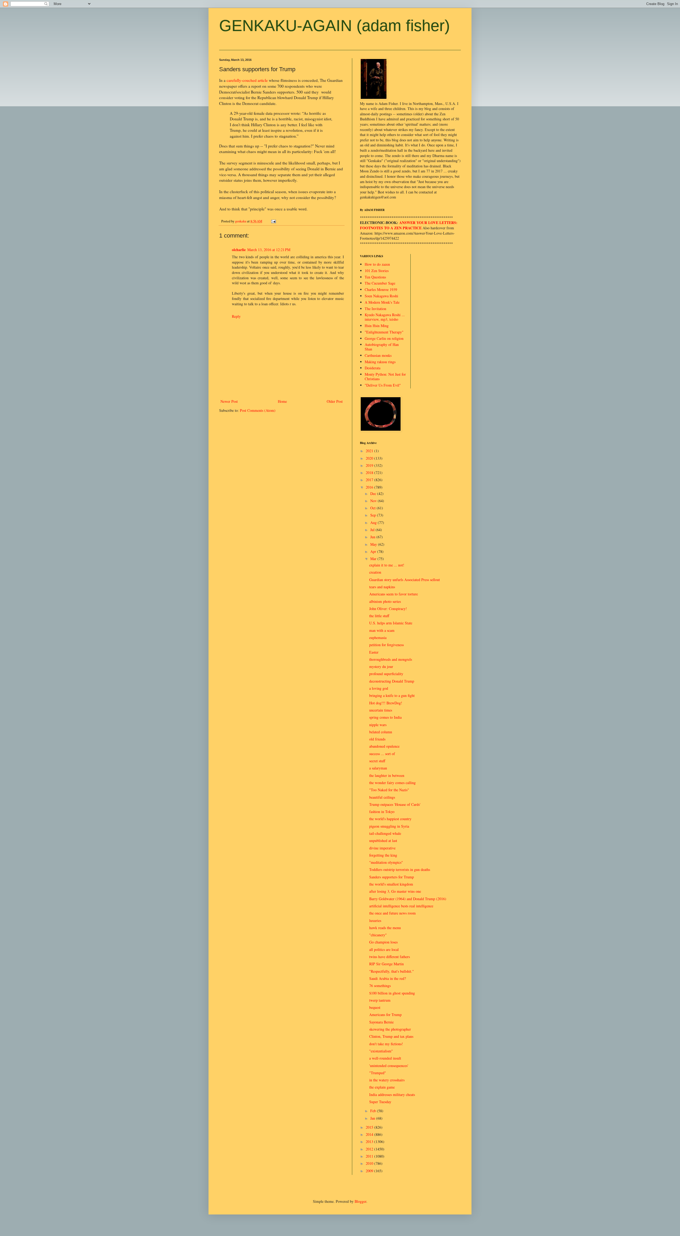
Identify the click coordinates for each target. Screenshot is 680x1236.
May (374, 544)
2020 (370, 458)
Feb (373, 1110)
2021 (370, 450)
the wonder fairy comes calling (392, 782)
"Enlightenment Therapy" (384, 332)
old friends (377, 739)
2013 (370, 1141)
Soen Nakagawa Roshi (381, 295)
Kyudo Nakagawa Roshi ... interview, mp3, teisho (385, 317)
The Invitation (375, 308)
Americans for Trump (385, 1014)
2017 (370, 479)
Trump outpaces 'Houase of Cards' (394, 804)
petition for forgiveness (386, 644)
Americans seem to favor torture (393, 593)
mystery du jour (381, 666)
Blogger (360, 1201)
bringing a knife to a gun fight (392, 695)
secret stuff (377, 760)
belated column (380, 731)
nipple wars (377, 724)
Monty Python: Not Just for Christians (385, 376)
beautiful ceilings (382, 797)
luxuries (375, 920)
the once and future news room (392, 913)
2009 (370, 1170)
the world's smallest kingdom (391, 884)
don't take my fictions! (386, 1043)
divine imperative (382, 847)
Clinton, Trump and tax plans (391, 1036)
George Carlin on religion (384, 338)
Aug (374, 522)
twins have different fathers (389, 956)
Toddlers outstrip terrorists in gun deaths (399, 869)
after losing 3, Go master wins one (395, 891)
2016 (370, 487)
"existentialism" (381, 1050)
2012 (370, 1149)
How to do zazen (377, 264)
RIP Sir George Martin (386, 963)
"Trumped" (377, 1072)
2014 (370, 1134)
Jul (373, 529)
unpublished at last (383, 840)
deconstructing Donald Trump (391, 681)
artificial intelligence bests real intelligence (401, 905)
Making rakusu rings (380, 361)
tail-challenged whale (385, 833)
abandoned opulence (384, 746)
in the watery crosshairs (387, 1079)
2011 (370, 1156)
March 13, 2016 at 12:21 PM (268, 249)
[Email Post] (273, 221)
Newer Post (229, 401)
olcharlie (239, 249)
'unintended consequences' (388, 1065)
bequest (374, 1007)
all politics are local (384, 949)
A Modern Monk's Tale (382, 302)
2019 (370, 465)
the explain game (382, 1087)
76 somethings (380, 985)
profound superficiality (386, 673)
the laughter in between (386, 775)
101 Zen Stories (377, 270)
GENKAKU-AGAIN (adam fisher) (334, 26)
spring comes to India (385, 717)
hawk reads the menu (385, 927)
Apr (373, 551)
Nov (374, 500)
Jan (373, 1118)
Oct (373, 507)
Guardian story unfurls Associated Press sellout (404, 579)
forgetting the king (383, 855)
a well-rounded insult (385, 1058)
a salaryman (378, 768)
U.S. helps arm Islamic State (390, 622)
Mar (373, 558)
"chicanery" (378, 934)
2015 (370, 1127)
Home (282, 401)
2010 (370, 1163)
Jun (373, 536)
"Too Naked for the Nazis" (389, 789)
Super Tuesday (380, 1101)
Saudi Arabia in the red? (387, 978)
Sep (373, 515)
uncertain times (380, 710)
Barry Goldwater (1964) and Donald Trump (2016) (407, 898)
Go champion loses (383, 942)
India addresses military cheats (392, 1094)
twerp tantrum (379, 1000)
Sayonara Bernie (381, 1022)
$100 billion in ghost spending (392, 993)
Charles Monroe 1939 (381, 289)
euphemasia (377, 637)
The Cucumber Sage (380, 283)
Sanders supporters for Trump (391, 876)
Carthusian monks (378, 355)
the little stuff (379, 615)
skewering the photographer (390, 1029)
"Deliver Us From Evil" (383, 385)
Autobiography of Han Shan (382, 347)
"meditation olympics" (386, 862)
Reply (236, 316)
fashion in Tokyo (381, 811)
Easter (374, 652)
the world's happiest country (390, 818)
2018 (370, 472)
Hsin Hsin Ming (377, 325)
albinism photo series (385, 601)
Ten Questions (375, 277)
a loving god (378, 688)
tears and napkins (382, 586)
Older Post (335, 401)
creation (375, 572)
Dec (373, 493)
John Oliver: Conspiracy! (388, 608)
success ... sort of (382, 753)
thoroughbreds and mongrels (390, 659)
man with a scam (381, 630)
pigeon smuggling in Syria (389, 826)
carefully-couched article (247, 80)
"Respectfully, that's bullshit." (391, 971)
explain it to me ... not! (386, 565)
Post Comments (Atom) (257, 410)
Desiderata (372, 367)
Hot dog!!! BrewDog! (385, 702)
